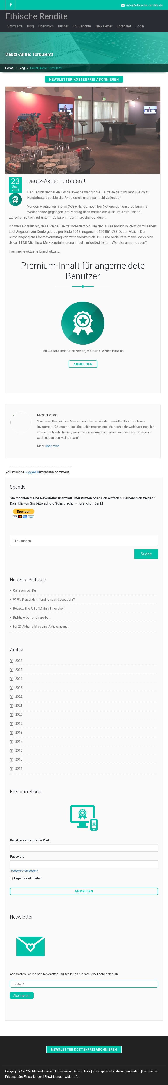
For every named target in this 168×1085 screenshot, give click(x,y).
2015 (18, 759)
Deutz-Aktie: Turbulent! (56, 181)
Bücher (63, 26)
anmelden (83, 364)
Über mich (46, 26)
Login (139, 26)
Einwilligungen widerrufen (62, 1076)
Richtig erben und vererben (31, 617)
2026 (18, 660)
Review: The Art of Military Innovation (39, 608)
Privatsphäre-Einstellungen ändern (116, 1071)
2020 (18, 714)
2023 (18, 687)
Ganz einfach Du (24, 590)
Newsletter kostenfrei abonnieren (84, 79)
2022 (18, 696)
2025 (18, 669)
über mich (52, 446)
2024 (18, 678)
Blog (30, 26)
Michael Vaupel (22, 471)
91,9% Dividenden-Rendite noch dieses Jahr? (44, 599)
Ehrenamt (124, 26)
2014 (18, 768)
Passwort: (17, 856)
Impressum (63, 1071)
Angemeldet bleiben (27, 878)
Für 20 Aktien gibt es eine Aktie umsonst (40, 626)
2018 (18, 732)
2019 (18, 723)
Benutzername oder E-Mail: (30, 840)
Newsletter (103, 26)
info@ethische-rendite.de (144, 5)
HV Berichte (82, 26)
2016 (18, 750)
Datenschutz (82, 1071)
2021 (18, 705)
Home (9, 68)
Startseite (15, 26)
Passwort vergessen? (24, 870)
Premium (48, 471)
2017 (18, 741)
